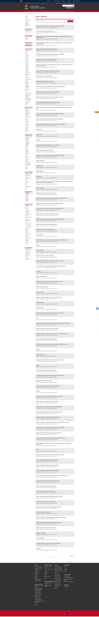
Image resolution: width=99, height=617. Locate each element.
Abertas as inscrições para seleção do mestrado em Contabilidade (48, 70)
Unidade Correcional (27, 67)
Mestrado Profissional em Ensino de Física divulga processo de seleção (49, 506)
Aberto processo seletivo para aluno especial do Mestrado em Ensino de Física (50, 113)
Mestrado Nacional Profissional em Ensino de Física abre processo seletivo (49, 496)
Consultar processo (28, 238)
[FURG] (27, 5)
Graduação (27, 119)
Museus (26, 183)
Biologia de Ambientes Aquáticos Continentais (44, 150)
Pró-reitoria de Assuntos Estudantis (27, 196)
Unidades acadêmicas (27, 64)
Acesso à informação (27, 11)
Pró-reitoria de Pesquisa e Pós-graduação (27, 113)
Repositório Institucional (27, 152)
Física (37, 318)
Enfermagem (38, 271)
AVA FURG (71, 11)
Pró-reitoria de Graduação (27, 111)
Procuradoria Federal (27, 90)
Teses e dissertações (27, 159)
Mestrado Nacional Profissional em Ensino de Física (45, 491)
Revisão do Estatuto (27, 39)
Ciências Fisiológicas (40, 171)
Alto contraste (59, 3)
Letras (37, 449)
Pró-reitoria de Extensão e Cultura (28, 175)
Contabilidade (38, 176)
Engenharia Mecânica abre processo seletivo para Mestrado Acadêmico (49, 297)
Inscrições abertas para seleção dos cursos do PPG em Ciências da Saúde (49, 411)
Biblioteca (38, 11)
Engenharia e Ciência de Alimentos (42, 286)
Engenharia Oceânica (40, 302)
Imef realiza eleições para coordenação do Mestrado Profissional (47, 385)
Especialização (27, 121)
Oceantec (26, 168)
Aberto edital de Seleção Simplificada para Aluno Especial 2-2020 (48, 102)
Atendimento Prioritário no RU (28, 220)
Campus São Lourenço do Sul (27, 259)
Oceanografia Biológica (40, 538)
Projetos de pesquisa (27, 146)
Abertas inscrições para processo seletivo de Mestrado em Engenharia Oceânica (50, 86)
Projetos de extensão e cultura (28, 178)
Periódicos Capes (28, 156)
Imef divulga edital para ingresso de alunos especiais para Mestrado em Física (50, 375)
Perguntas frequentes (63, 11)
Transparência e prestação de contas (27, 74)
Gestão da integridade (27, 72)
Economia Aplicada (39, 234)
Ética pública (57, 11)
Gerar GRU (27, 242)
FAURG (26, 244)
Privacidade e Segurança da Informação (27, 86)
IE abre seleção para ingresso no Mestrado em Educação (46, 370)
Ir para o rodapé (43, 3)
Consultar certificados (27, 229)
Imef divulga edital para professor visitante (43, 380)
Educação (38, 245)
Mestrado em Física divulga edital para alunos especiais (46, 485)
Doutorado (27, 122)
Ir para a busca (38, 3)
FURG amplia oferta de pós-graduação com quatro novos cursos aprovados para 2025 (51, 333)
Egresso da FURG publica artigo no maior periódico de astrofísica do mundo (49, 260)
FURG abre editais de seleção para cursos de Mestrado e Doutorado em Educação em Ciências (53, 323)
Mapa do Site (64, 3)
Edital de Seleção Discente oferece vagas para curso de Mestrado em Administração (51, 239)
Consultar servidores (26, 240)
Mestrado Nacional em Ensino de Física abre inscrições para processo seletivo (50, 25)
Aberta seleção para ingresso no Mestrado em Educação (46, 59)
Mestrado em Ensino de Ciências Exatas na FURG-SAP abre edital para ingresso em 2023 (52, 475)
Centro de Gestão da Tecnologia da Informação (28, 164)
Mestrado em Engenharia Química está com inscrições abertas (47, 470)
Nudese (26, 188)
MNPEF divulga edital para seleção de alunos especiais (46, 527)
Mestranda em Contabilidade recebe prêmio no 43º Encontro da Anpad (49, 522)
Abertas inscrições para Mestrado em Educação (44, 81)
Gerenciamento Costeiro (40, 354)
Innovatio (36, 603)
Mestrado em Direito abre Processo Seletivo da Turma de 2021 (47, 465)
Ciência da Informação (40, 160)
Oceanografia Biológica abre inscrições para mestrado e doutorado (48, 543)
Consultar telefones (28, 227)
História (37, 365)
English (69, 3)
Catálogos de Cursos (27, 131)
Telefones (47, 11)
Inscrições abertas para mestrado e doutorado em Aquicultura (47, 401)
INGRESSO (38, 391)
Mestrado (26, 124)
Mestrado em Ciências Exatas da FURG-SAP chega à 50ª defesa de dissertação (50, 454)
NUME (26, 53)
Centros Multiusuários (27, 161)
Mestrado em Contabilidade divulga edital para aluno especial (47, 459)
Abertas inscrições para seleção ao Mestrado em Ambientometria (48, 91)
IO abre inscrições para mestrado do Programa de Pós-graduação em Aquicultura (50, 437)
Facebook (65, 566)
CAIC (26, 180)
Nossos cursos (27, 19)
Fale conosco (68, 11)
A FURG (26, 51)
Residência (36, 577)
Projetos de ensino (28, 116)
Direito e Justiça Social (40, 187)
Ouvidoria (54, 11)
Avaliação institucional (27, 69)
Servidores (27, 208)
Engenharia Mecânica (40, 292)
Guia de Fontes (27, 21)
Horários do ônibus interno (28, 218)
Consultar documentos (27, 232)
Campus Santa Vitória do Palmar (28, 252)
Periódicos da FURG (27, 154)
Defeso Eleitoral (27, 45)
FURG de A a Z (66, 586)
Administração (38, 129)
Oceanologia (38, 548)
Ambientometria (39, 134)
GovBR (21, 1)
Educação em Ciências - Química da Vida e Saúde (45, 255)
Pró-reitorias (27, 61)
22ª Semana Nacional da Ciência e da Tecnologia (27, 24)
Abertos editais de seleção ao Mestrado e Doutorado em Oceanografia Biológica (50, 124)
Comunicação (27, 101)
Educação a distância (27, 128)
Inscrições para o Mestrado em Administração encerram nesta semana (48, 432)
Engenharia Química (39, 307)
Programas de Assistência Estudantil (27, 199)
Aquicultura (38, 139)
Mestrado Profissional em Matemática (43, 512)
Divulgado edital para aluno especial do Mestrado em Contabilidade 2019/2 (49, 208)
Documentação (27, 31)
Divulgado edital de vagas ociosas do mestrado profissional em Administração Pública (51, 198)
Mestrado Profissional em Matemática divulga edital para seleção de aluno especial (51, 517)
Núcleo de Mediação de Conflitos (27, 82)
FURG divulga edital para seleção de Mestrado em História (46, 338)
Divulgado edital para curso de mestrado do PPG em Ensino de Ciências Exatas (50, 219)
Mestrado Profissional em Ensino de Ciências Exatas (45, 501)
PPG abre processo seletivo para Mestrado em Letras (45, 31)
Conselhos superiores (26, 55)
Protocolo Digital (33, 11)
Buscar (70, 21)
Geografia (38, 349)
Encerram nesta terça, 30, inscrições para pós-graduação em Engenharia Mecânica (51, 265)
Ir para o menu (33, 3)
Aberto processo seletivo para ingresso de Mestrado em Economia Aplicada (49, 118)
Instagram (65, 569)
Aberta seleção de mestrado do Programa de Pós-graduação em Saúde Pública (50, 54)
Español (73, 3)
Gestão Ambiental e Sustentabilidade (28, 99)
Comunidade (27, 210)
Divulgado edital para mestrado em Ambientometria (45, 229)
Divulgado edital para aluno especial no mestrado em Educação (47, 213)
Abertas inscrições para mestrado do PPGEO (44, 76)
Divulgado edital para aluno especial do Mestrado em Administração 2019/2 (50, 203)
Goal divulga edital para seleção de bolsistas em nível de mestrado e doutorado (50, 359)
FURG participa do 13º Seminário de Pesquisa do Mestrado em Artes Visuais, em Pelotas (52, 344)
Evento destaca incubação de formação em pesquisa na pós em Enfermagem (50, 312)
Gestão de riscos (27, 77)
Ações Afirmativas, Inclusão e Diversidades (28, 96)
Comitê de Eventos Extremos (28, 80)
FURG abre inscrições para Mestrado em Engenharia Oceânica (47, 328)
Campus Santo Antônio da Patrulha (27, 255)
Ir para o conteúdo (27, 3)
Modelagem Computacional (41, 532)
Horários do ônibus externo (28, 215)
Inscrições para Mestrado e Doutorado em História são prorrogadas (48, 417)
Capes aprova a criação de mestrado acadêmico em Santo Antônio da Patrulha (50, 155)
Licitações (51, 11)
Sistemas (42, 11)
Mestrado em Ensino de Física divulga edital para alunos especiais (48, 480)
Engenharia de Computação (41, 276)
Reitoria (26, 60)
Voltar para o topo (71, 561)
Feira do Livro (27, 181)
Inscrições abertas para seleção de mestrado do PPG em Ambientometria (49, 406)
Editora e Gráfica (28, 186)
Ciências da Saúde (39, 165)
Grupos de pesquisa (27, 149)
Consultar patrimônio (27, 236)
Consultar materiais (57, 581)
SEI (36, 11)
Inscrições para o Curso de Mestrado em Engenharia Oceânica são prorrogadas (50, 427)
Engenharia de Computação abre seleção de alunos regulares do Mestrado (49, 281)
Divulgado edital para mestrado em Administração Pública (46, 224)
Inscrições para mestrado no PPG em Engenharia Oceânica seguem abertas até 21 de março (52, 422)
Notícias (26, 16)
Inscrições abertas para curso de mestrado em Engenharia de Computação (49, 396)
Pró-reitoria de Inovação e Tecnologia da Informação (27, 143)
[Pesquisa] (72, 5)
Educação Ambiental (39, 250)
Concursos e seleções (27, 58)
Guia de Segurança (28, 225)
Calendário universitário (27, 212)
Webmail (45, 11)
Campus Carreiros (28, 250)
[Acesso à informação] (66, 613)
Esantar (26, 91)
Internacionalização (28, 93)
